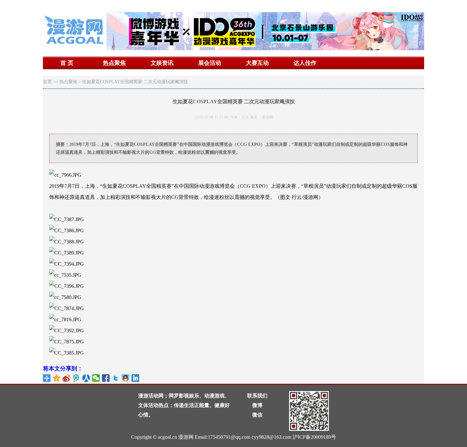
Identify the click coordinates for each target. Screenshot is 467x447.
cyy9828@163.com (271, 437)
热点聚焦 (114, 63)
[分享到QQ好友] (126, 378)
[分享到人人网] (86, 378)
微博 (257, 405)
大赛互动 (257, 63)
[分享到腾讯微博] (76, 378)
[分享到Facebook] (106, 378)
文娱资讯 (162, 63)
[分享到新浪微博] (67, 378)
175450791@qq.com (229, 437)
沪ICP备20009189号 (314, 437)
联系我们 (257, 395)
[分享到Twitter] (116, 378)
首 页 (66, 63)
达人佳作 (305, 63)
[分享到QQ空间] (57, 378)
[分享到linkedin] (135, 378)
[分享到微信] (96, 378)
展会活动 (209, 63)
